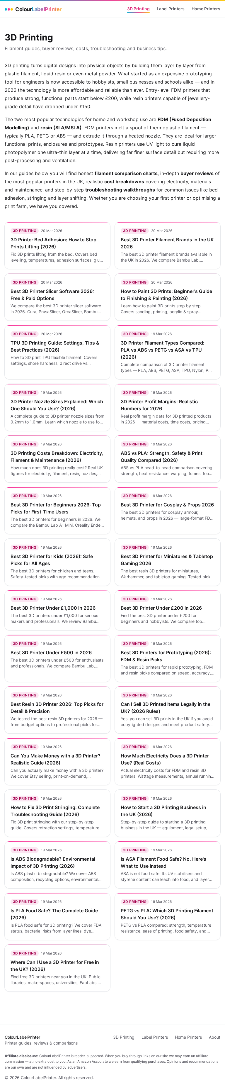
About (214, 1037)
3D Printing (138, 8)
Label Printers (171, 8)
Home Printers (206, 8)
